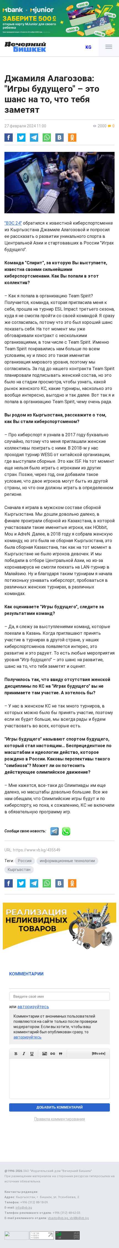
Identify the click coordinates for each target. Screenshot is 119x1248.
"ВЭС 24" (13, 223)
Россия (25, 861)
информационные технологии (67, 861)
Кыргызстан (19, 869)
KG (88, 47)
